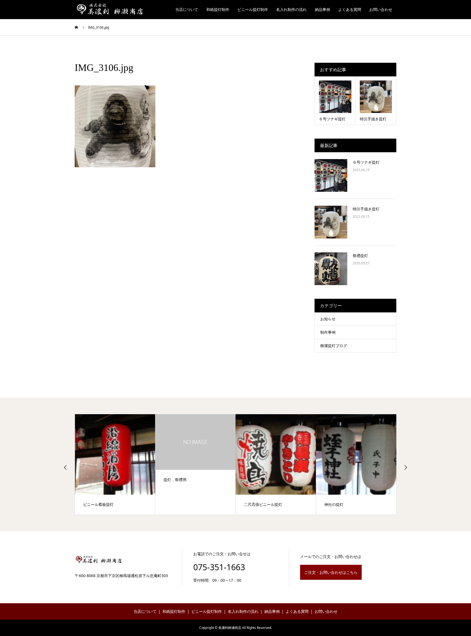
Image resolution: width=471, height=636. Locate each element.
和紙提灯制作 (217, 9)
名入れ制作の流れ (291, 9)
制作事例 (328, 332)
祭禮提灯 (360, 255)
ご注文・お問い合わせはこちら (331, 572)
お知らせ (328, 318)
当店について (186, 9)
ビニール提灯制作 (252, 9)
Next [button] (405, 467)
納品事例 (322, 9)
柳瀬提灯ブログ (333, 345)
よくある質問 (349, 9)
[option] (115, 464)
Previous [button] (65, 467)
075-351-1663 (219, 567)
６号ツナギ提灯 (366, 162)
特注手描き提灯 (366, 208)
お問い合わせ (380, 9)
